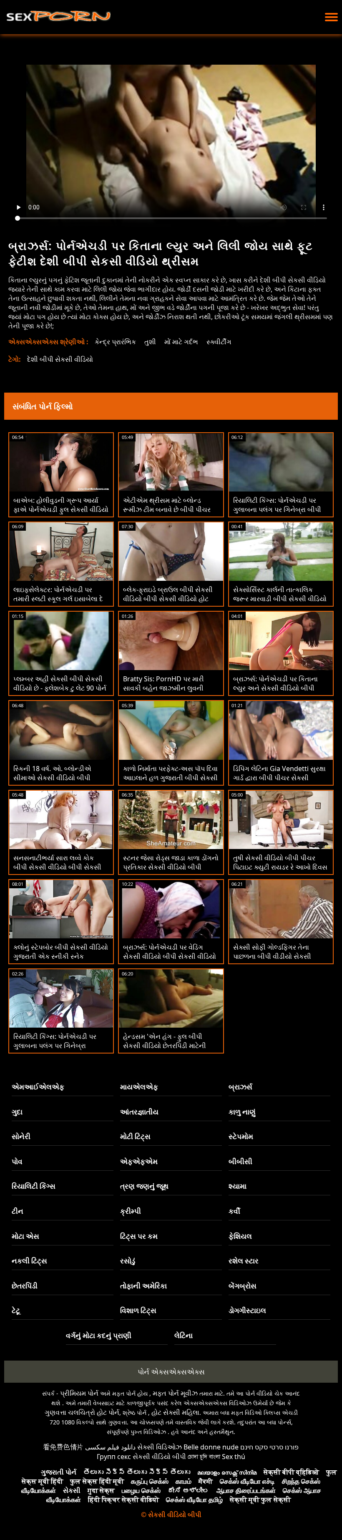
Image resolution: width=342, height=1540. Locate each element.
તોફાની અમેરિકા (143, 1285)
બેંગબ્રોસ (242, 1285)
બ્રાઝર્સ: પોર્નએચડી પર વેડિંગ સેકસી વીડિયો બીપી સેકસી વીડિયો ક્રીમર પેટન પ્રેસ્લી (169, 956)
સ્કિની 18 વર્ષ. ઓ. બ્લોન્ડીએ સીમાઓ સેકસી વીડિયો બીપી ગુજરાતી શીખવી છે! (52, 777)
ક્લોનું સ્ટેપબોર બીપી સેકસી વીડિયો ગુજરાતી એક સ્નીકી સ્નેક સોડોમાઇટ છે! (60, 956)
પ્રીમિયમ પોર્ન (79, 1393)
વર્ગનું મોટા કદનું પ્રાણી (98, 1335)
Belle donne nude (211, 1447)
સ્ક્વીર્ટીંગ (218, 341)
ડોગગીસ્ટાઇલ (247, 1310)
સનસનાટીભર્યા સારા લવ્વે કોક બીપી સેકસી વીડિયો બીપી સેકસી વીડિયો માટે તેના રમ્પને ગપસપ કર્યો (60, 867)
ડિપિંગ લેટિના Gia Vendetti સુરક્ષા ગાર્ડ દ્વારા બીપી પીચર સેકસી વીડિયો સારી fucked (279, 777)
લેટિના (183, 1335)
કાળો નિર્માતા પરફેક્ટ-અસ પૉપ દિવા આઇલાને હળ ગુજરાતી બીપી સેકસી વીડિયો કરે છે (170, 777)
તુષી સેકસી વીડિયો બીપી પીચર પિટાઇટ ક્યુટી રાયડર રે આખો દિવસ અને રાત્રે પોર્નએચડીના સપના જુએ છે (280, 871)
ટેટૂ (16, 1310)
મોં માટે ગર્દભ (181, 341)
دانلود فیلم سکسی (110, 1447)
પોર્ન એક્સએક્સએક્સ (171, 1371)
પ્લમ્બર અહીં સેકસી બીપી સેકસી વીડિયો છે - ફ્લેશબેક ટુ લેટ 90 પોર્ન (59, 683)
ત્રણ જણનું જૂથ (144, 1186)
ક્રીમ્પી (130, 1211)
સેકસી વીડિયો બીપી (159, 1456)
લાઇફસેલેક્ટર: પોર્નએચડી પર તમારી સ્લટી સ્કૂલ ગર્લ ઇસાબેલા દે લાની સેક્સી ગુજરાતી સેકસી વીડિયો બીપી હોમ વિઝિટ (58, 603)
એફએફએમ (139, 1161)
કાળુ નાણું (242, 1112)
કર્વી (234, 1211)
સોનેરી (21, 1136)
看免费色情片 (63, 1447)
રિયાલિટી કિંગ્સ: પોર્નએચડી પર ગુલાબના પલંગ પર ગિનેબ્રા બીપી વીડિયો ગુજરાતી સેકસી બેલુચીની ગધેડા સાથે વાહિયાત (277, 514)
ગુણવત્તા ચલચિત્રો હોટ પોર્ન (82, 1412)
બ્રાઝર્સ (240, 1086)
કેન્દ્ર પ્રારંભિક (115, 341)
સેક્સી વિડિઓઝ (159, 1447)
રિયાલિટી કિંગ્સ (33, 1186)
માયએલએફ (139, 1086)
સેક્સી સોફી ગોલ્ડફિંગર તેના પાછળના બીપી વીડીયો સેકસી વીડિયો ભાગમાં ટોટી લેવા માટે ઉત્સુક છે (281, 961)
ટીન (17, 1211)
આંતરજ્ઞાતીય (139, 1112)
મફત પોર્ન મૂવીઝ (175, 1393)
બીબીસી (240, 1161)
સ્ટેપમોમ (241, 1136)
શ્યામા (237, 1186)
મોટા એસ (25, 1236)
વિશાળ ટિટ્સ (138, 1310)
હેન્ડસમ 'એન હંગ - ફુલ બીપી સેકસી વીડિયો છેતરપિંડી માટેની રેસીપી (164, 1045)
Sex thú (233, 1456)
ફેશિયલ (240, 1236)
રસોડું (127, 1260)
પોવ (17, 1161)
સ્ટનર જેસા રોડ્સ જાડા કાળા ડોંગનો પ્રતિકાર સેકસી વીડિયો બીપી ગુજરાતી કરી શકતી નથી (171, 867)
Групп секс (114, 1456)
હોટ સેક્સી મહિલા (175, 1412)
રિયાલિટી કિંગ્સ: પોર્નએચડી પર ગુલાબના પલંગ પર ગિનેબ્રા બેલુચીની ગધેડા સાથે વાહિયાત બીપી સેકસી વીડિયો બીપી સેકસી (57, 1050)
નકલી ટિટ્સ (29, 1260)
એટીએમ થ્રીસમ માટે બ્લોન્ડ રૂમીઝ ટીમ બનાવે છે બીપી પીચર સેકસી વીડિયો (167, 509)
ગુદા (17, 1112)
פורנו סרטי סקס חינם (269, 1447)
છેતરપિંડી (25, 1285)
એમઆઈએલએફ (38, 1086)
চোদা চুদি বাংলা (204, 1456)
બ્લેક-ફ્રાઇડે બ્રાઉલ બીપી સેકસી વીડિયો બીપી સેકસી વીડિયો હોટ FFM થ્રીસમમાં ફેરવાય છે (168, 598)
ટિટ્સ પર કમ (139, 1236)
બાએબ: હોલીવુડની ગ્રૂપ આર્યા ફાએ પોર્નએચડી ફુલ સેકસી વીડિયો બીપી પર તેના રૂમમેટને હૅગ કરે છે (60, 509)
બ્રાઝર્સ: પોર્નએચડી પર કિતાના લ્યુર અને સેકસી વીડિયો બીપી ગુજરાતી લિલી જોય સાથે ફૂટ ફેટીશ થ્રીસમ (280, 692)
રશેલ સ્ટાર (244, 1260)
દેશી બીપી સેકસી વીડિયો (60, 359)
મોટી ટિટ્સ (135, 1136)
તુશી (150, 341)
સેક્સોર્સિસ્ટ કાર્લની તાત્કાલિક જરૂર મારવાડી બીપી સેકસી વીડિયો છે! (280, 598)
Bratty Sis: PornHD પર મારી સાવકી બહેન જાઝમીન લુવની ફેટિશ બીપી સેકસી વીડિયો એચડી (168, 688)
